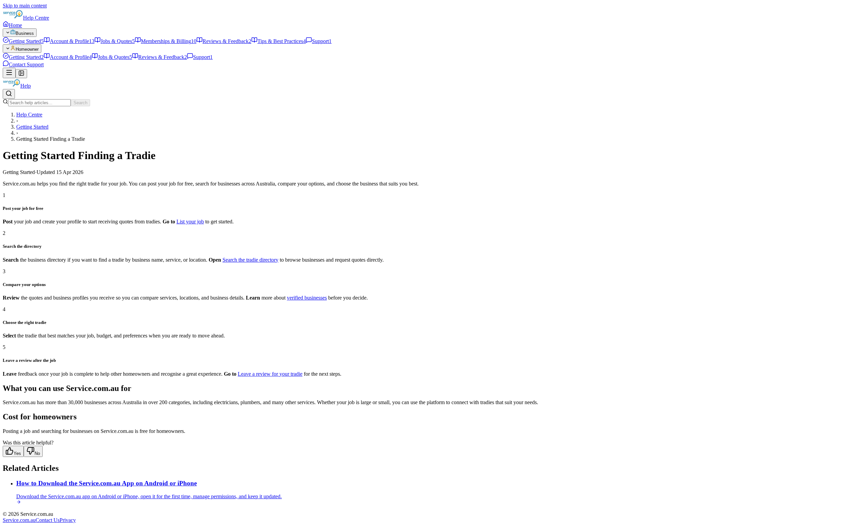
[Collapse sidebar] (21, 73)
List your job (190, 221)
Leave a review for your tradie (270, 374)
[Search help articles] (9, 94)
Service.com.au (19, 520)
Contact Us (48, 520)
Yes (17, 453)
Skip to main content (25, 5)
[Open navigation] (9, 73)
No (37, 453)
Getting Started (32, 127)
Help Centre (36, 18)
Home (15, 25)
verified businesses (307, 298)
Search (80, 102)
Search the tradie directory (250, 260)
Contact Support (26, 64)
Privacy (68, 520)
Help (25, 86)
